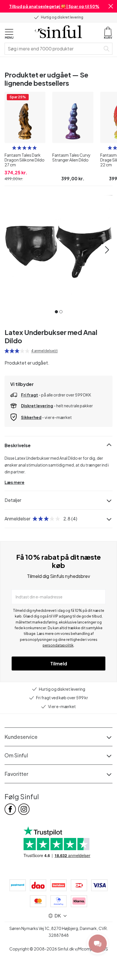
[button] (110, 6)
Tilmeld (58, 663)
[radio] (14, 148)
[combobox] (53, 48)
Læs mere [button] (14, 482)
